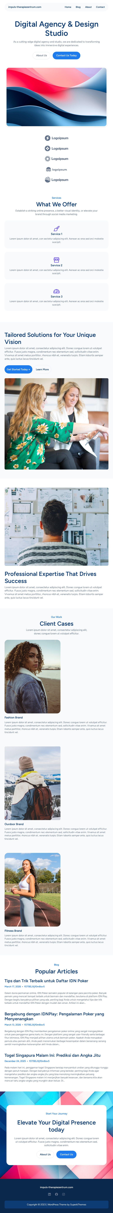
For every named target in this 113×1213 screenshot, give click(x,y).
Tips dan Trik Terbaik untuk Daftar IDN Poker (46, 980)
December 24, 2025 (15, 1061)
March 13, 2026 (13, 1024)
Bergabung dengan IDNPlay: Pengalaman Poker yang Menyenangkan (54, 1016)
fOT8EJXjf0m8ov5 (34, 986)
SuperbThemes (78, 1204)
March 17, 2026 (13, 986)
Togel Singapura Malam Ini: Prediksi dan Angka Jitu (52, 1055)
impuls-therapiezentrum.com (24, 6)
